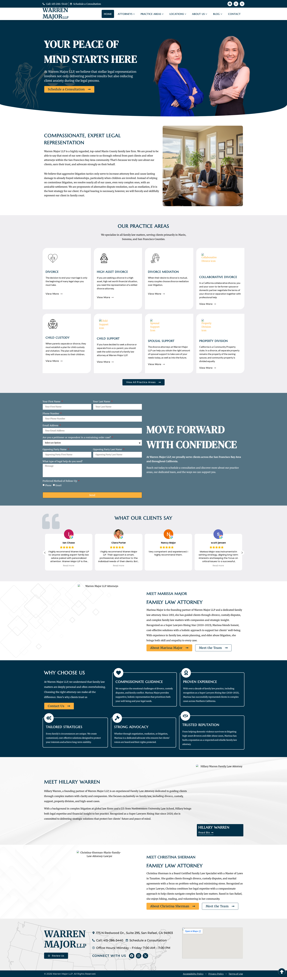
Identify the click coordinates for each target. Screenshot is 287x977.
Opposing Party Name (55, 449)
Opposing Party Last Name (108, 449)
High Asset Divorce (112, 272)
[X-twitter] (242, 3)
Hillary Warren (213, 827)
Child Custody (58, 337)
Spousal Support (161, 341)
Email (58, 485)
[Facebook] (230, 3)
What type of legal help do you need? (63, 461)
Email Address (51, 425)
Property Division (213, 341)
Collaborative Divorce (218, 277)
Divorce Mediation (163, 272)
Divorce (52, 272)
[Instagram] (236, 3)
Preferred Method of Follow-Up (60, 481)
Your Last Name (102, 401)
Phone (48, 485)
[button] (242, 552)
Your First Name (52, 401)
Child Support (108, 338)
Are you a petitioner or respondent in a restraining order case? (77, 437)
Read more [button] (68, 565)
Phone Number (51, 413)
